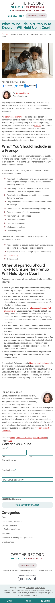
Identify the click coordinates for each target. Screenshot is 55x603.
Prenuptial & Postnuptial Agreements (31, 437)
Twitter (18, 86)
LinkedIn (30, 86)
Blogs (12, 437)
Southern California (12, 529)
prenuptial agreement (12, 116)
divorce (37, 125)
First (3, 456)
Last (30, 456)
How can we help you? (13, 479)
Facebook (7, 86)
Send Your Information (27, 505)
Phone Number (9, 460)
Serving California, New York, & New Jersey (28, 10)
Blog (7, 34)
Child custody (12, 255)
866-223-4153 (16, 15)
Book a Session (27, 565)
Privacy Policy (40, 587)
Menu (28, 600)
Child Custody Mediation (12, 521)
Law (10, 440)
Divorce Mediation (9, 525)
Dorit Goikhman (22, 93)
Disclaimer (30, 587)
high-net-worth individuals (40, 363)
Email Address (9, 470)
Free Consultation (36, 16)
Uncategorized (8, 541)
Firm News (6, 533)
